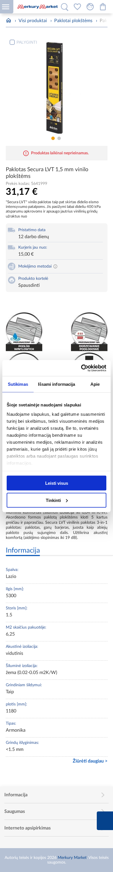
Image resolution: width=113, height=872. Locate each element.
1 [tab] (53, 138)
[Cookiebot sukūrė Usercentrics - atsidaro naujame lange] (81, 368)
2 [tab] (59, 138)
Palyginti (27, 42)
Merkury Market (72, 858)
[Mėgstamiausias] (77, 6)
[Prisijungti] (90, 6)
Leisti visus (56, 483)
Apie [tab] (95, 384)
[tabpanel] (56, 85)
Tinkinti (53, 500)
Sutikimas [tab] (18, 384)
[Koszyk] (103, 6)
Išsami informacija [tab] (56, 384)
